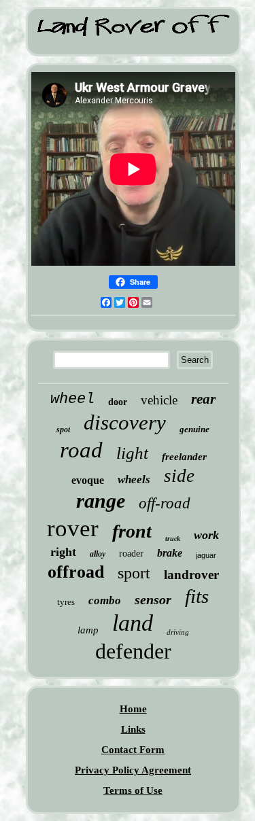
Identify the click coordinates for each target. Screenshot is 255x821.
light (132, 453)
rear (203, 399)
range (100, 500)
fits (197, 596)
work (206, 535)
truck (172, 538)
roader (131, 553)
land (132, 622)
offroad (76, 572)
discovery (125, 422)
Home (133, 708)
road (81, 450)
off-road (164, 503)
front (132, 531)
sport (134, 573)
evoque (87, 480)
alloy (97, 554)
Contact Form (133, 749)
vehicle (159, 400)
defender (133, 651)
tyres (66, 602)
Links (133, 729)
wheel (72, 399)
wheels (134, 479)
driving (178, 632)
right (63, 552)
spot (63, 429)
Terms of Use (133, 790)
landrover (191, 574)
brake (169, 553)
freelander (184, 456)
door (117, 402)
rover (73, 528)
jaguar (206, 555)
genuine (194, 429)
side (179, 476)
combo (104, 600)
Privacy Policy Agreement (133, 770)
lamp (88, 630)
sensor (153, 599)
